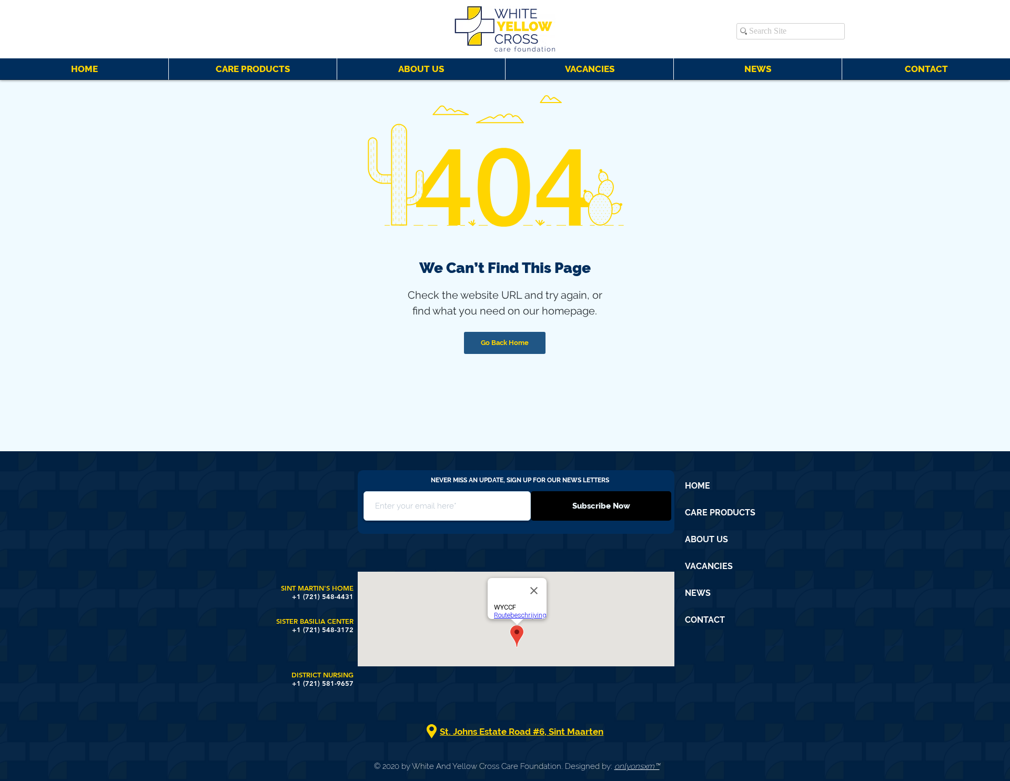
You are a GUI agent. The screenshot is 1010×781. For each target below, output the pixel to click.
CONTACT (705, 620)
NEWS (698, 593)
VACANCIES (709, 566)
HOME (697, 486)
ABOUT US (706, 539)
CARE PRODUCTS (720, 513)
